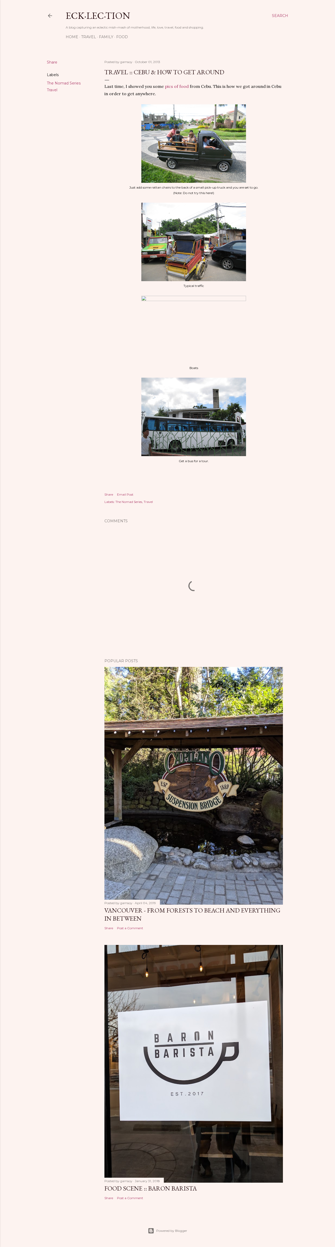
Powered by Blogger (171, 1231)
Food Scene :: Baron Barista (150, 1188)
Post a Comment (130, 928)
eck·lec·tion (98, 15)
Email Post (125, 494)
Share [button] (52, 62)
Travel (88, 37)
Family (106, 37)
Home (72, 37)
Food (122, 37)
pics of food (177, 86)
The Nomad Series (64, 83)
